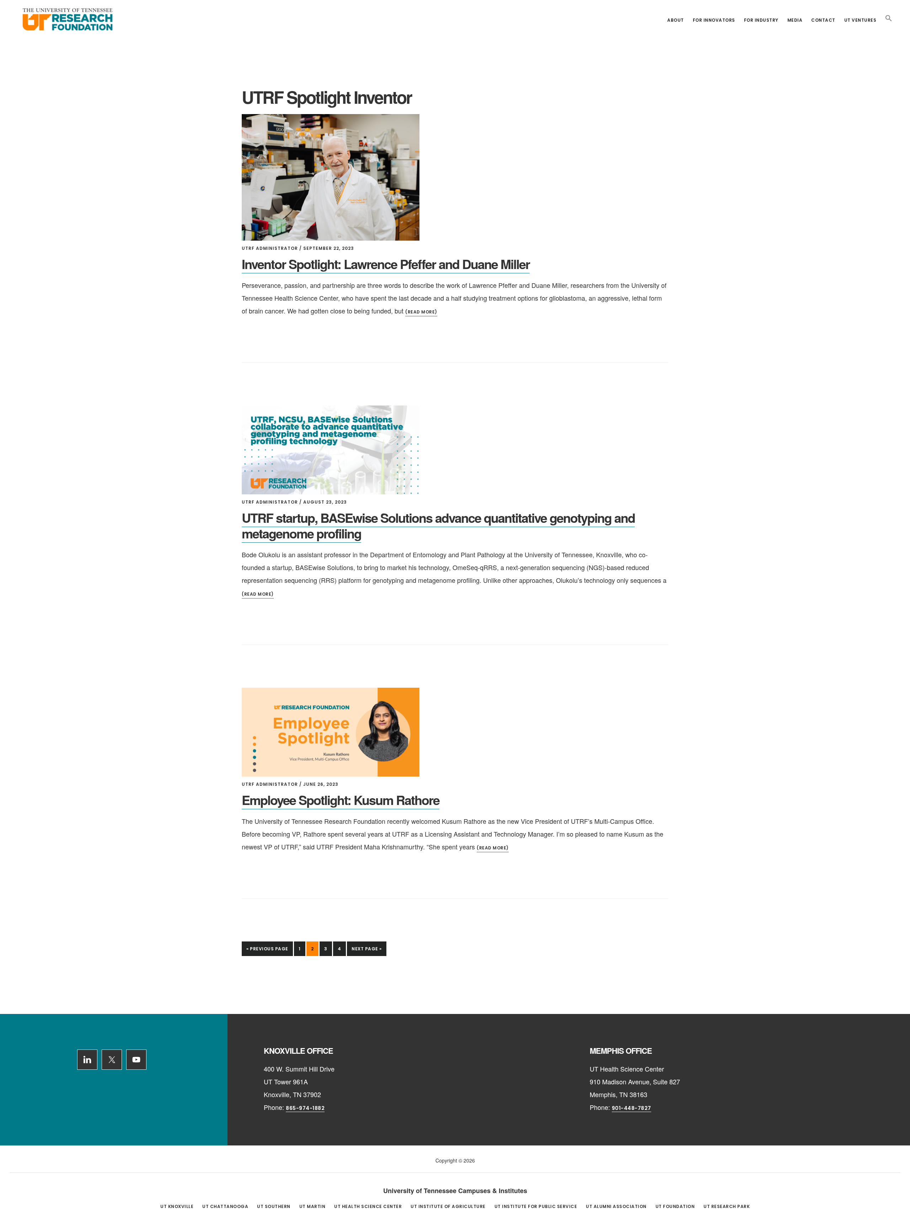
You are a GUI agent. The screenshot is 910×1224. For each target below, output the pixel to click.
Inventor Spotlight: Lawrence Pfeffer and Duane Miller (386, 263)
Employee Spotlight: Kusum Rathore (340, 799)
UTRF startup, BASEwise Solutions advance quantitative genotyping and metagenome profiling (438, 525)
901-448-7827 (631, 1108)
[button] (889, 18)
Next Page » (366, 950)
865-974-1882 (305, 1108)
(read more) (421, 312)
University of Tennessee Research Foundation (67, 19)
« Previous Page (267, 950)
